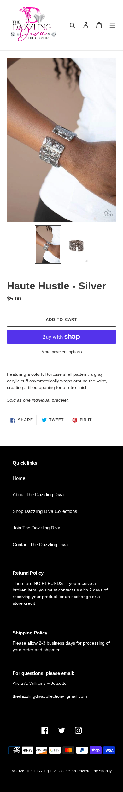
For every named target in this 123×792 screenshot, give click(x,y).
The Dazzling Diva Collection (51, 771)
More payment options (61, 352)
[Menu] (112, 25)
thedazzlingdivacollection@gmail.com (50, 696)
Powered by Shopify (94, 771)
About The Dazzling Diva (38, 494)
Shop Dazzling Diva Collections (45, 511)
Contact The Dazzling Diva (40, 544)
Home (19, 478)
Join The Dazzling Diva (36, 527)
